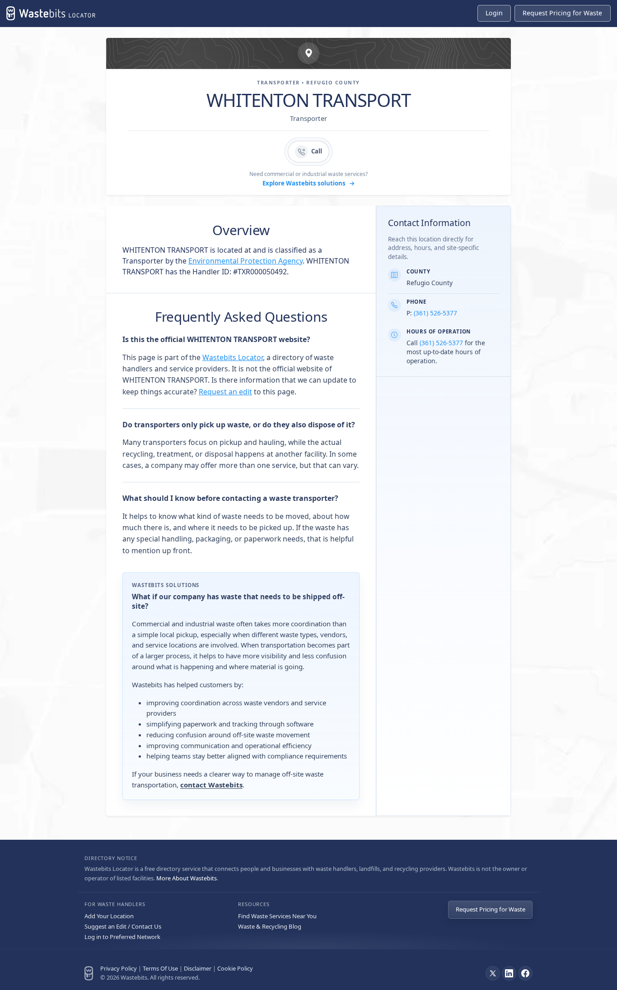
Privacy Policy (118, 968)
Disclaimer (197, 968)
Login (494, 13)
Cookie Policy (235, 968)
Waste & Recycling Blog (269, 926)
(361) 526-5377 (435, 313)
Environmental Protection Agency (245, 261)
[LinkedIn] (509, 973)
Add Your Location (109, 916)
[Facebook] (525, 973)
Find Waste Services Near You (277, 916)
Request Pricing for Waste (490, 909)
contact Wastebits (211, 784)
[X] (493, 973)
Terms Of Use (160, 968)
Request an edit (225, 392)
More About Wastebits (186, 878)
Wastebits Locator (232, 357)
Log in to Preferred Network (122, 937)
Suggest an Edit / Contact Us (122, 926)
